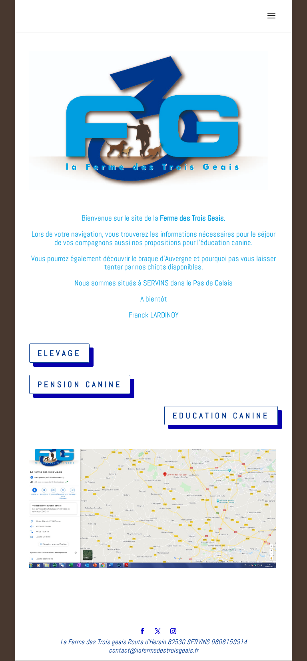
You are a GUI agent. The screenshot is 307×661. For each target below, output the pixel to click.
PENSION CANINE (80, 384)
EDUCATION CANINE (221, 415)
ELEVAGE (59, 353)
